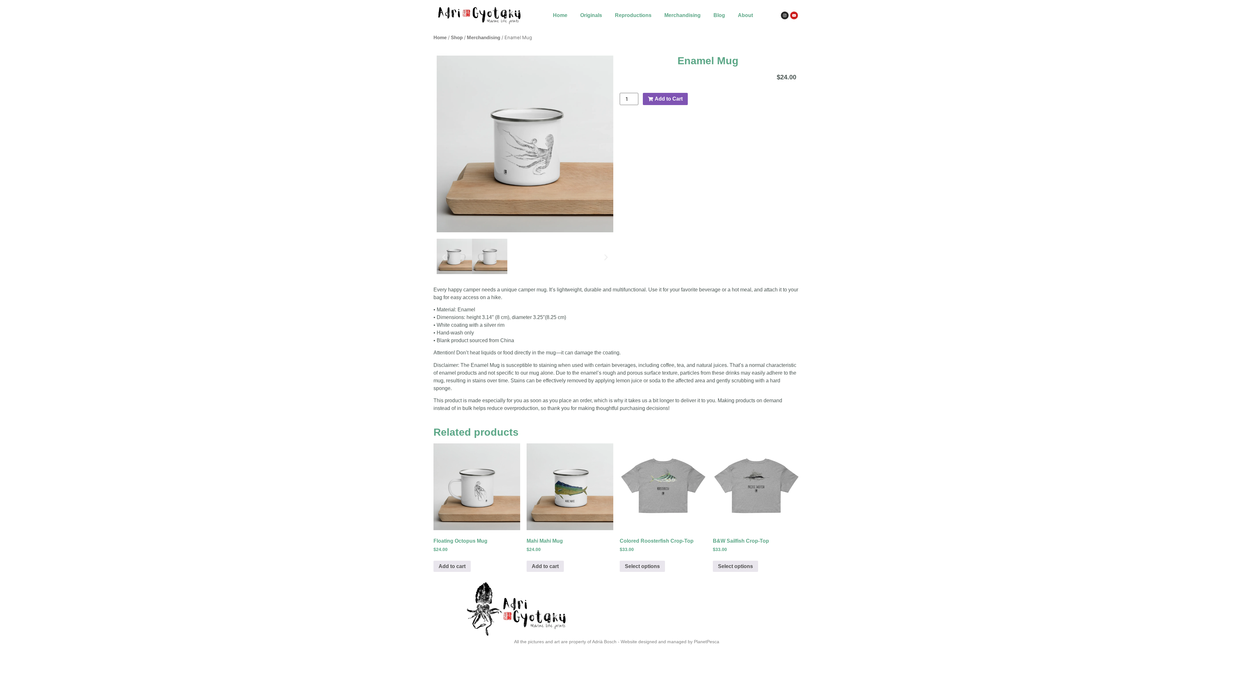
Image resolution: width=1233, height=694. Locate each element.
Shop (457, 37)
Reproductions (633, 15)
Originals (591, 15)
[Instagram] (785, 15)
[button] (444, 258)
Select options (642, 566)
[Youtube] (794, 15)
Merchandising (682, 15)
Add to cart (452, 566)
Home (560, 15)
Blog (719, 15)
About (745, 15)
